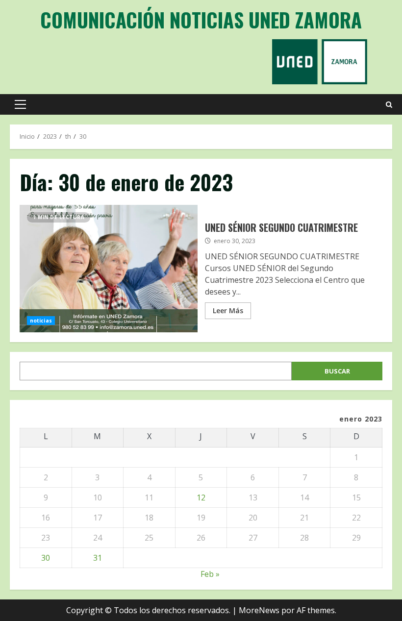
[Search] (389, 104)
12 (201, 497)
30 (45, 557)
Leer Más (228, 310)
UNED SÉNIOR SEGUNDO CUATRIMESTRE (109, 268)
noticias (41, 320)
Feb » (210, 574)
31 (97, 557)
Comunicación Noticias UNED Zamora (201, 19)
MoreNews (259, 610)
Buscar (337, 371)
